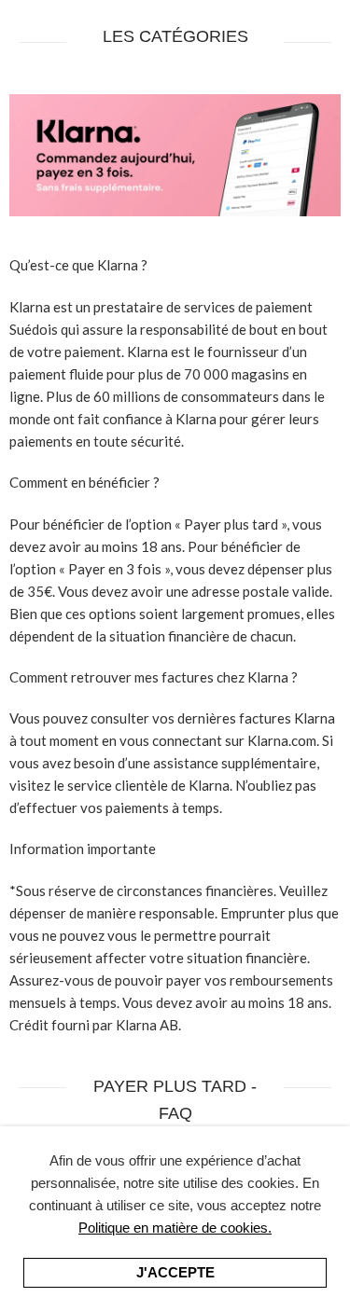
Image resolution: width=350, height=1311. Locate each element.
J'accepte (175, 1272)
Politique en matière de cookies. (175, 1227)
